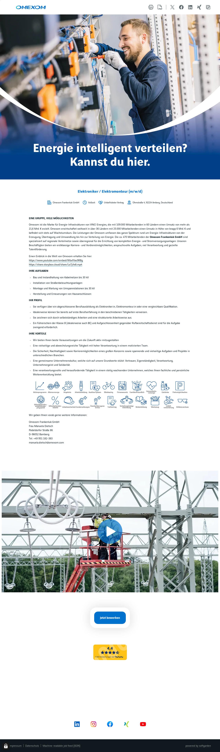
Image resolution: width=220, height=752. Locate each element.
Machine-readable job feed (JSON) (61, 745)
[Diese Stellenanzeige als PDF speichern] (160, 7)
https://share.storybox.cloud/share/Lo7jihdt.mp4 (55, 264)
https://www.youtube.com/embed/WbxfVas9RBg (56, 260)
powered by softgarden (198, 745)
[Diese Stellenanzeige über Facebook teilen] (181, 7)
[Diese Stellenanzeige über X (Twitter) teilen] (172, 7)
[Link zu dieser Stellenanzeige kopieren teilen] (208, 7)
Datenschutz (32, 745)
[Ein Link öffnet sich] (30, 7)
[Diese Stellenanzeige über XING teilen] (199, 7)
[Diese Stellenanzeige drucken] (151, 7)
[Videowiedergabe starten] (110, 531)
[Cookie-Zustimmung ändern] (6, 746)
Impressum (15, 745)
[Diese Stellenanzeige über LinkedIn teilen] (190, 7)
